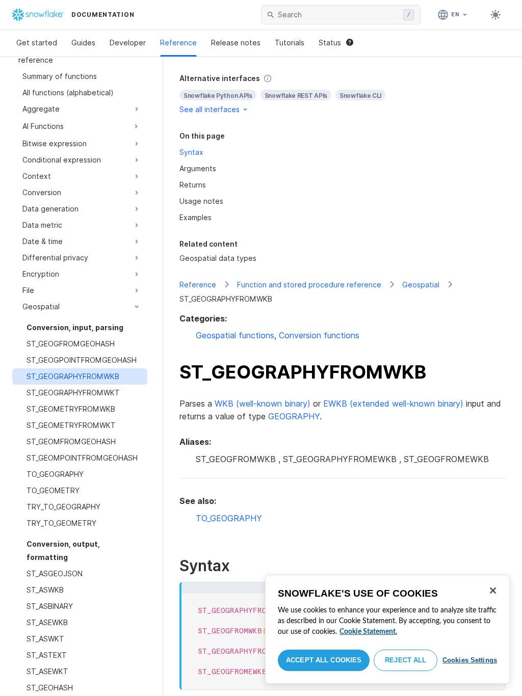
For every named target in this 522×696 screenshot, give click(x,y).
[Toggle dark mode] (495, 15)
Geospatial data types (217, 258)
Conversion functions (319, 335)
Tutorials (289, 42)
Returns (192, 184)
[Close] (493, 590)
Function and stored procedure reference (309, 284)
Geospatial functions (235, 335)
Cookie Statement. (368, 631)
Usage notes (201, 201)
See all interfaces (209, 109)
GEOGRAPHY (294, 416)
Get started (36, 42)
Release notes (235, 42)
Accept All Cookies (323, 660)
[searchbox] (338, 15)
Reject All (405, 660)
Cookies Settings (469, 660)
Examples (195, 217)
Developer (128, 42)
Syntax (191, 152)
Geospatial (420, 284)
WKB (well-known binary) (262, 403)
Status (330, 42)
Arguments (197, 168)
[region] (387, 629)
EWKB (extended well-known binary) (393, 403)
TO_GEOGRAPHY (229, 518)
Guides (83, 42)
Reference (178, 42)
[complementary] (342, 94)
